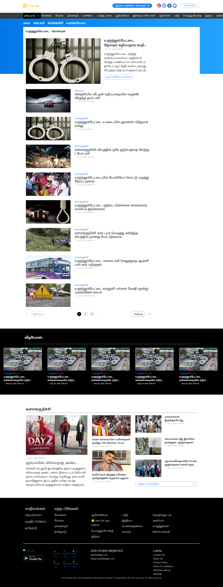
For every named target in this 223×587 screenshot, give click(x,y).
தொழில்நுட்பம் (161, 515)
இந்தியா (127, 520)
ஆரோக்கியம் (99, 515)
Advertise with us (162, 570)
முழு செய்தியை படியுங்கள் (118, 77)
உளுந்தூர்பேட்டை (76, 23)
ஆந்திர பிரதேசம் (35, 521)
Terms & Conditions (163, 566)
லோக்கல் (60, 515)
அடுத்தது (138, 314)
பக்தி (125, 515)
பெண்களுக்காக (132, 526)
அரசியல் (158, 520)
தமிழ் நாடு (29, 16)
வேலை (59, 520)
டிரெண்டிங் (61, 526)
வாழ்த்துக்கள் (160, 526)
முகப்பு (26, 23)
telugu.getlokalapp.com (103, 558)
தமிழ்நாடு (31, 528)
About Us (158, 558)
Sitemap (157, 574)
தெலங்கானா (33, 515)
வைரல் (126, 531)
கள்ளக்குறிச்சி (55, 23)
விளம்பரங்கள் (161, 531)
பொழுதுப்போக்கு (102, 531)
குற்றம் (95, 536)
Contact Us (159, 555)
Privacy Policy (160, 562)
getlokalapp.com (99, 555)
